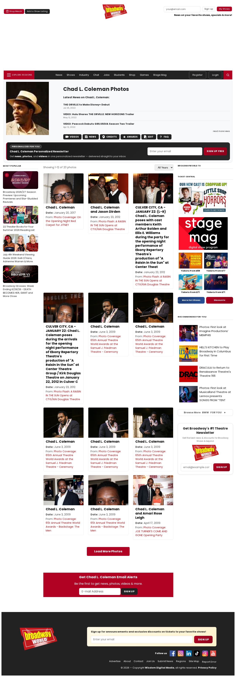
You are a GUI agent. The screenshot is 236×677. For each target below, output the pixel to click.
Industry (84, 75)
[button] (227, 75)
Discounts (219, 300)
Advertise (115, 661)
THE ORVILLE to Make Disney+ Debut (86, 104)
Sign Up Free (215, 151)
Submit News (165, 661)
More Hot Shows (191, 300)
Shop (132, 75)
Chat (96, 75)
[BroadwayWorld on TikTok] (197, 653)
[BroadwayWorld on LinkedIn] (188, 653)
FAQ (166, 136)
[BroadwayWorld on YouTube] (213, 653)
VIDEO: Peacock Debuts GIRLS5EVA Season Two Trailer (98, 124)
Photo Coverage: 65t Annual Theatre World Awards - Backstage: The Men (63, 524)
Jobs (107, 75)
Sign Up (129, 591)
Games (144, 75)
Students (119, 75)
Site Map (194, 661)
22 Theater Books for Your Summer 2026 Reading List (18, 220)
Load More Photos (108, 551)
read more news (221, 131)
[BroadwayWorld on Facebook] (172, 653)
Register (197, 75)
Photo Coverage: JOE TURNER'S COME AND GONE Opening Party (151, 531)
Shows (71, 75)
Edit (150, 136)
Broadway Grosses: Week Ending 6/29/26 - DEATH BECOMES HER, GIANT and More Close (18, 283)
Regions (181, 661)
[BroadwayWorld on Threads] (205, 653)
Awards (132, 136)
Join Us (150, 661)
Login (215, 75)
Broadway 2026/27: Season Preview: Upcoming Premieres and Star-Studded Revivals (20, 188)
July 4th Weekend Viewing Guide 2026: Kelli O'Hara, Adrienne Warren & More (18, 249)
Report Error (209, 662)
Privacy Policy (207, 667)
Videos (74, 136)
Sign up (221, 467)
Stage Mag (159, 75)
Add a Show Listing (37, 11)
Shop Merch (15, 11)
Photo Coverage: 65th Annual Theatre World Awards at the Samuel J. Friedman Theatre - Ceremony (106, 344)
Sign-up (208, 8)
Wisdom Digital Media (159, 667)
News (59, 75)
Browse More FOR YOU (203, 412)
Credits (111, 136)
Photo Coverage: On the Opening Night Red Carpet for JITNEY (63, 221)
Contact (138, 661)
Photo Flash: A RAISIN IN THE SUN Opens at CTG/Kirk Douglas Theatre (108, 225)
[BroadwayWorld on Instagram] (180, 653)
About (127, 661)
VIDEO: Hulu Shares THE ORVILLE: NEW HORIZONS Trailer (98, 114)
